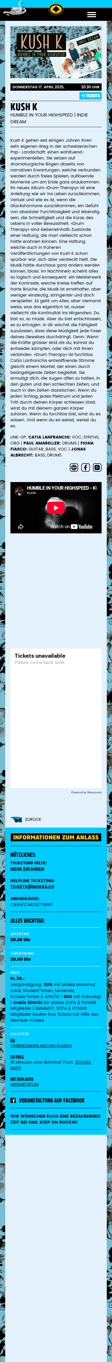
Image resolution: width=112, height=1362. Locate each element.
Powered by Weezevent (86, 792)
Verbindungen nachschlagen (40, 1046)
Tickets (93, 96)
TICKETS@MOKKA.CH (32, 887)
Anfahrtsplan (24, 1084)
